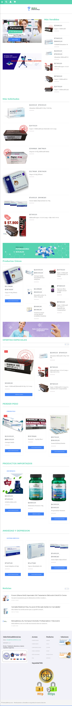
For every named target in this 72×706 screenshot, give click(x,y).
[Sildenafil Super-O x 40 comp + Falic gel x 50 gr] (49, 67)
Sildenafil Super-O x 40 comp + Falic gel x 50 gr (61, 67)
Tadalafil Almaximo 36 (61, 44)
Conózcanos (35, 643)
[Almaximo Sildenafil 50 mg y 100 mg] (49, 53)
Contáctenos (35, 640)
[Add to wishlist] (11, 282)
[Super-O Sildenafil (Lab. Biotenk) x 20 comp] (49, 89)
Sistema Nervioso (13, 538)
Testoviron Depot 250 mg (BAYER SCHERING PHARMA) (40, 314)
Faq (33, 658)
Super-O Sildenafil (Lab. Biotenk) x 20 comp (61, 90)
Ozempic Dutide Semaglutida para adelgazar (39, 277)
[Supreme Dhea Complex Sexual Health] (53, 288)
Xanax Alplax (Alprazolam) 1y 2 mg (39, 201)
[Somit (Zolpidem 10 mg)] (13, 551)
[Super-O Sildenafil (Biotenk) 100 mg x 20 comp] (49, 29)
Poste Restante (36, 654)
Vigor (47, 651)
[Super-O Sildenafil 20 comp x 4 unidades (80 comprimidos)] (49, 78)
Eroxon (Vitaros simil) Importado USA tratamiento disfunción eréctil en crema (38, 595)
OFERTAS (48, 658)
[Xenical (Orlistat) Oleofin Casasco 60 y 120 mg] (59, 424)
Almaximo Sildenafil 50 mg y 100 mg (61, 58)
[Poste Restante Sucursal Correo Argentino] (22, 61)
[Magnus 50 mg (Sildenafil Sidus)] (16, 157)
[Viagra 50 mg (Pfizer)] (16, 182)
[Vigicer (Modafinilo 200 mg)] (36, 551)
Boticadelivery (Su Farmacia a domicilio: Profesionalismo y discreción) (35, 621)
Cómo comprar (36, 651)
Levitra (48, 647)
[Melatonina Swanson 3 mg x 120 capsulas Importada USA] (36, 487)
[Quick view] (15, 282)
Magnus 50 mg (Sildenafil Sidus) (39, 151)
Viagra (48, 640)
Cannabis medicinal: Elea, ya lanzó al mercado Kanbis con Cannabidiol (35, 607)
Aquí (9, 643)
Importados (11, 471)
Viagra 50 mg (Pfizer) (36, 174)
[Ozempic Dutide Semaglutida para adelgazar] (30, 272)
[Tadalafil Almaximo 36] (49, 42)
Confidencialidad (36, 647)
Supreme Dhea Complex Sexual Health (61, 290)
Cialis (47, 643)
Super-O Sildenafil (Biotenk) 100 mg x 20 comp (18, 386)
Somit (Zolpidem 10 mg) (12, 566)
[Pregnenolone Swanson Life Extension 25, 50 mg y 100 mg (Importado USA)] (59, 488)
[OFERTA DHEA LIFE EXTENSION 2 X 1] (13, 484)
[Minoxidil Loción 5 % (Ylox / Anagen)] (30, 291)
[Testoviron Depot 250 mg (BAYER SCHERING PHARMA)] (30, 309)
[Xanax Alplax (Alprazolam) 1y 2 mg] (16, 203)
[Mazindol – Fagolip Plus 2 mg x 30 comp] (36, 424)
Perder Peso (11, 411)
